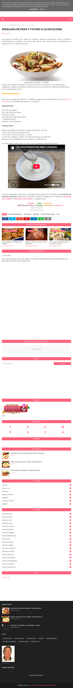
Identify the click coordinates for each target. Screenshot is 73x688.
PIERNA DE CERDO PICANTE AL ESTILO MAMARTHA (36, 243)
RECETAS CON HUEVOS (37, 548)
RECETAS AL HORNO (37, 542)
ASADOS (37, 485)
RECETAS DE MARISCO (37, 564)
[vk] (27, 432)
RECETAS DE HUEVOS (37, 554)
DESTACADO (27, 214)
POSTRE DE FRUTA (19, 638)
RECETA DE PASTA (37, 514)
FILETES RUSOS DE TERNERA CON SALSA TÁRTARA (25, 470)
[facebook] (10, 427)
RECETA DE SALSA (37, 517)
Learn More (34, 9)
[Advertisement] (24, 12)
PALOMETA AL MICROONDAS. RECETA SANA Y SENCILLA (27, 453)
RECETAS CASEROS (37, 545)
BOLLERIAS (37, 498)
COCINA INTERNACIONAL (15, 214)
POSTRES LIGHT (35, 641)
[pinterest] (10, 432)
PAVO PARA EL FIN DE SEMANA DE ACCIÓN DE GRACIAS (59, 243)
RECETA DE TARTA (37, 523)
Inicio (3, 25)
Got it (42, 9)
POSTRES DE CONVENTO (9, 641)
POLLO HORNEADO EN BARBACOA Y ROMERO (12, 243)
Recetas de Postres (24, 199)
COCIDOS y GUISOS (37, 501)
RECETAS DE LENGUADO (37, 558)
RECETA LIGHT (37, 539)
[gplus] (45, 427)
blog (4, 33)
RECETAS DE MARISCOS (37, 567)
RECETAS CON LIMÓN (37, 551)
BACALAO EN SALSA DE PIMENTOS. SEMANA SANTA (26, 608)
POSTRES (41, 638)
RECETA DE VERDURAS (37, 532)
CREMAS (37, 504)
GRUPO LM (59, 205)
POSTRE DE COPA (7, 638)
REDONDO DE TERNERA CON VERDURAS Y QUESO (25, 625)
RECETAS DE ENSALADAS (47, 214)
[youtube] (63, 432)
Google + (31, 203)
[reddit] (63, 427)
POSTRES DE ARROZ (51, 638)
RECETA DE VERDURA (37, 529)
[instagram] (45, 432)
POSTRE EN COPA (31, 638)
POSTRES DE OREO (23, 641)
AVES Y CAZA (37, 488)
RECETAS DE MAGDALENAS (37, 561)
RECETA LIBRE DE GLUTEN (37, 536)
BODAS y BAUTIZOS (37, 494)
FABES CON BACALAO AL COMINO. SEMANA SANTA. (26, 462)
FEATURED (36, 214)
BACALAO (37, 491)
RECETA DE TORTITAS (37, 526)
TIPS (7, 25)
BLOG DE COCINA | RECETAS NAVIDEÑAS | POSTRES (42, 685)
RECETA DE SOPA (37, 520)
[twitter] (27, 427)
